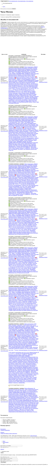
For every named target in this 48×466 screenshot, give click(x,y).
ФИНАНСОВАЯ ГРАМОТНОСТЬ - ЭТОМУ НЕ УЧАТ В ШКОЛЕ (23, 98)
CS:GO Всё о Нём (18, 390)
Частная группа (20, 97)
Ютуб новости (30, 348)
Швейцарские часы (24, 95)
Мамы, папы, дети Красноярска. (22, 338)
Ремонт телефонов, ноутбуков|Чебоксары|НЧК (18, 102)
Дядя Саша (20, 344)
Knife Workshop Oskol (22, 75)
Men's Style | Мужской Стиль (23, 340)
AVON (17, 82)
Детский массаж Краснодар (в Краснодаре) (23, 378)
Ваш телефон (3, 459)
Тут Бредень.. (15, 382)
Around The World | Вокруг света (15, 391)
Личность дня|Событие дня (17, 352)
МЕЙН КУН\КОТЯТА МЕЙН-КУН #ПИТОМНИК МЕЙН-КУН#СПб (22, 71)
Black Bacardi (33, 353)
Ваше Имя (2, 457)
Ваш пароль (3, 447)
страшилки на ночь (26, 144)
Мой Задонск (25, 405)
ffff (18, 399)
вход (4, 6)
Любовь (25, 91)
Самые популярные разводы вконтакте (8, 433)
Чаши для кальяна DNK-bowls (22, 379)
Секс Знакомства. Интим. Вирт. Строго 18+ (27, 100)
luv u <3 (31, 399)
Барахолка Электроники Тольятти (24, 78)
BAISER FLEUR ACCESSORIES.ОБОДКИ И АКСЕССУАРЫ (20, 347)
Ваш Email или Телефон (5, 445)
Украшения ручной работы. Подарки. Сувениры (23, 77)
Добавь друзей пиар (22, 70)
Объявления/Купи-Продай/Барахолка (16, 411)
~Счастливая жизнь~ (33, 71)
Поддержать (3, 429)
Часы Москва (22, 82)
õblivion (25, 395)
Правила (2, 432)
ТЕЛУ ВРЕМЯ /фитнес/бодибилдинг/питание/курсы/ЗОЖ (22, 394)
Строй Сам (25, 344)
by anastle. (30, 347)
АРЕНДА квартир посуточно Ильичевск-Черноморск (23, 67)
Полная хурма (17, 403)
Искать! (14, 8)
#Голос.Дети (29, 325)
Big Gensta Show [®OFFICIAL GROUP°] (23, 348)
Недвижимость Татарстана (20, 410)
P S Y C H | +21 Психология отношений (27, 339)
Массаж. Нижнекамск (33, 408)
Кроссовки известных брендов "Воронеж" (27, 124)
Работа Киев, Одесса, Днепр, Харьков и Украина (22, 147)
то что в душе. (22, 399)
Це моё (32, 148)
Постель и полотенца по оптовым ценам (24, 133)
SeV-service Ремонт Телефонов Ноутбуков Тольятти (23, 125)
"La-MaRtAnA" (12, 99)
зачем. (10, 346)
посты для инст (33, 340)
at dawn (24, 325)
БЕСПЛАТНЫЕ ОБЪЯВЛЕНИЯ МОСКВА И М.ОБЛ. (27, 400)
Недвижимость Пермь (30, 82)
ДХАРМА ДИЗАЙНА (13, 339)
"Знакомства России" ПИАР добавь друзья (22, 376)
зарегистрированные (4, 82)
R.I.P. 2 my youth (32, 379)
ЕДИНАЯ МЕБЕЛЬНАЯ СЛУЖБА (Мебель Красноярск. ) (23, 131)
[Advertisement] (24, 45)
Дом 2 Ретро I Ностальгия (17, 80)
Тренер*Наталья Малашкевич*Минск (18, 398)
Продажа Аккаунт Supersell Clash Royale (17, 401)
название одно (18, 90)
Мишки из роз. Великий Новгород (30, 391)
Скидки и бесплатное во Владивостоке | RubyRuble (23, 359)
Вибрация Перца (18, 380)
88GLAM (22, 409)
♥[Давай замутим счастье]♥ (23, 234)
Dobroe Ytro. (26, 396)
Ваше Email (3, 458)
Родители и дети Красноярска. (27, 138)
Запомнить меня (5, 451)
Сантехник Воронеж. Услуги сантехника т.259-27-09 (20, 87)
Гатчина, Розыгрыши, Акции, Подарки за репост (19, 93)
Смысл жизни (25, 341)
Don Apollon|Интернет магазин (28, 90)
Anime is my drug (30, 410)
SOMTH (10, 392)
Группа (16, 350)
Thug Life (27, 97)
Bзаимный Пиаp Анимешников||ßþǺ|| (17, 397)
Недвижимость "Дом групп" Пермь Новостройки (26, 85)
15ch (13, 346)
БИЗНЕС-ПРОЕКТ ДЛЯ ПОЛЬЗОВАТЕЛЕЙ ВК (22, 344)
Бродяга (27, 399)
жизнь (19, 118)
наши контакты (33, 435)
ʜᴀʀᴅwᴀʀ (23, 326)
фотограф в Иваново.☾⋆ (14, 409)
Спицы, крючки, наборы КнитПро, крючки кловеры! (22, 96)
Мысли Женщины (16, 126)
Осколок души (12, 380)
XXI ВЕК (14, 85)
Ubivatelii (31, 96)
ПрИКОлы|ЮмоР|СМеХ (20, 327)
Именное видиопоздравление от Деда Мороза (18, 408)
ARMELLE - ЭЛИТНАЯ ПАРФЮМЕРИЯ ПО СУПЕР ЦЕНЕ (21, 355)
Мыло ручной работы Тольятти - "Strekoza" (22, 128)
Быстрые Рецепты (29, 411)
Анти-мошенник (29, 1)
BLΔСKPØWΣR (12, 91)
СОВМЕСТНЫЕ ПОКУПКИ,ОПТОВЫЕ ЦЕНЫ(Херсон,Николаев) (23, 142)
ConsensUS (30, 395)
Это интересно (27, 409)
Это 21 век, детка (19, 91)
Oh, (26, 224)
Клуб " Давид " (12, 72)
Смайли (29, 403)
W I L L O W (26, 352)
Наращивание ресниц (27, 135)
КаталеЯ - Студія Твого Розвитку (29, 390)
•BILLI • (14, 88)
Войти (40, 82)
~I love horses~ (19, 325)
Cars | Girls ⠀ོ (11, 350)
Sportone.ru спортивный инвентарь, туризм (28, 181)
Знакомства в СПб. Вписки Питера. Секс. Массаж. (19, 83)
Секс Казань (20, 149)
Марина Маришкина (28, 388)
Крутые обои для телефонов (22, 99)
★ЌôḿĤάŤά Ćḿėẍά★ (21, 141)
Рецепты (29, 75)
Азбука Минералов (33, 97)
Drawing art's (31, 341)
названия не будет (12, 381)
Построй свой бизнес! (31, 398)
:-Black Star (14, 97)
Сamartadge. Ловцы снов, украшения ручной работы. (25, 407)
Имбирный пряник (33, 396)
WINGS (30, 344)
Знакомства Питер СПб (32, 361)
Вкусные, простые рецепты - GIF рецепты (25, 88)
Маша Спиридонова (28, 66)
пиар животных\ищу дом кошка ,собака (21, 123)
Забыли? (2, 449)
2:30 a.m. (23, 406)
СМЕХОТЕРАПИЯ (13, 399)
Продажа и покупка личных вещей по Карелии (19, 402)
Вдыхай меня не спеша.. (14, 393)
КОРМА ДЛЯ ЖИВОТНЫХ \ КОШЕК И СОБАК (23, 73)
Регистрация (44, 82)
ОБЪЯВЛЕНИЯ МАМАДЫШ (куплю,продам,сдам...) (24, 392)
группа (10, 80)
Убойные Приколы (33, 352)
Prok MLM (26, 96)
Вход (4, 441)
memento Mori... (22, 382)
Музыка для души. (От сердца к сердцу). (21, 231)
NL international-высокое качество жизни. (22, 389)
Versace (34, 102)
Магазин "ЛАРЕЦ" (32, 91)
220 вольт (14, 325)
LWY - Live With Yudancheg (28, 380)
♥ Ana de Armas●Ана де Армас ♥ (28, 79)
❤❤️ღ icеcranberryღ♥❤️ (19, 127)
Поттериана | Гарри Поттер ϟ (32, 401)
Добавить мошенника (5, 430)
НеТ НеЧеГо (15, 94)
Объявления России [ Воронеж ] (15, 362)
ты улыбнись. (18, 72)
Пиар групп (27, 397)
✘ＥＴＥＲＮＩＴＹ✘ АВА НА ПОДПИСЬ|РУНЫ (24, 184)
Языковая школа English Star (24, 69)
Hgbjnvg (30, 102)
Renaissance (28, 327)
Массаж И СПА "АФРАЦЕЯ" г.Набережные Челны (23, 361)
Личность (35, 411)
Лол (37, 339)
